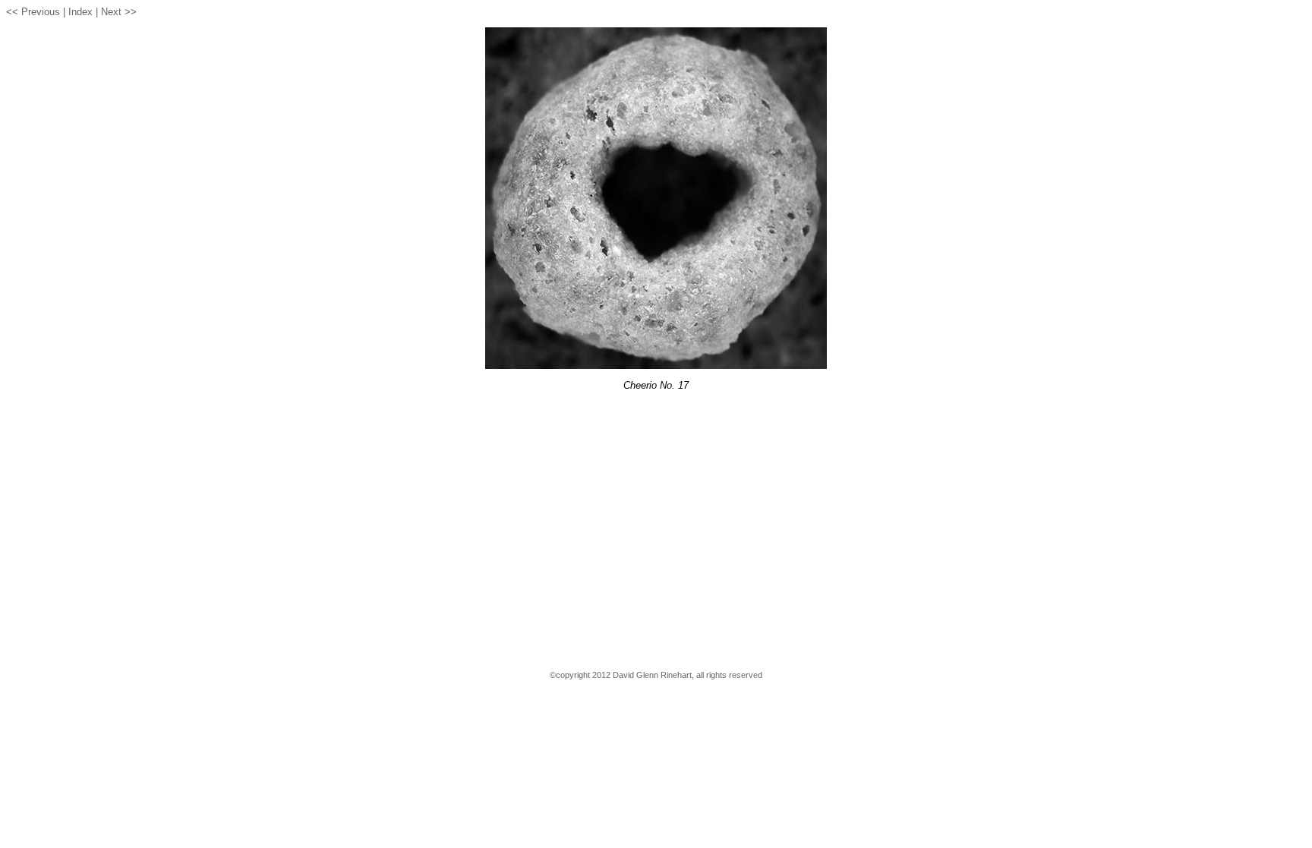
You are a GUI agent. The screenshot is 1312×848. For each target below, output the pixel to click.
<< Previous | (35, 11)
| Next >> (116, 11)
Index (80, 11)
